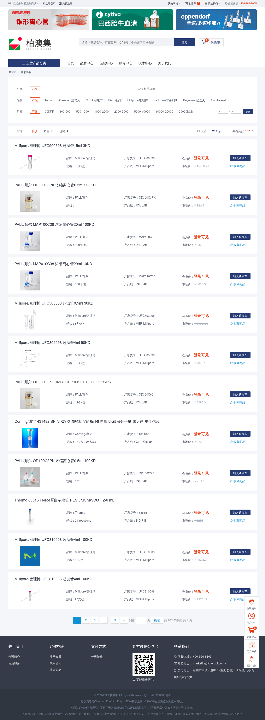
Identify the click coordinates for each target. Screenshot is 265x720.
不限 (35, 89)
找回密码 (55, 663)
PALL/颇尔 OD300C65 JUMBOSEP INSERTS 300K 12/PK (62, 381)
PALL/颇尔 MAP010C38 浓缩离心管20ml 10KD (53, 263)
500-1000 (82, 111)
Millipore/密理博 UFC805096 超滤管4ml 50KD (52, 342)
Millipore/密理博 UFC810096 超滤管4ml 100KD (53, 578)
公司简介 (14, 656)
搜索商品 (55, 670)
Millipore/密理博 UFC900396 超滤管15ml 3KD (52, 145)
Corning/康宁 (94, 100)
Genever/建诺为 (69, 100)
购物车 (192, 3)
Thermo (48, 100)
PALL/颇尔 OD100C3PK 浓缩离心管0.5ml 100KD (55, 460)
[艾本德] (216, 19)
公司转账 (97, 656)
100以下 (48, 111)
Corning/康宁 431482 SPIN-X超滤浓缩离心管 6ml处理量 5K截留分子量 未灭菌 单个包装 (87, 421)
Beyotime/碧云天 (194, 100)
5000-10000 (142, 111)
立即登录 (48, 3)
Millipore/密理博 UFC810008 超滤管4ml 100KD (53, 539)
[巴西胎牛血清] (132, 19)
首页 (70, 63)
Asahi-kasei (218, 100)
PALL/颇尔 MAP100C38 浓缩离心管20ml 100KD (54, 224)
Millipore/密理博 (137, 100)
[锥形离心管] (48, 19)
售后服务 (14, 663)
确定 (248, 111)
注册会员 (55, 656)
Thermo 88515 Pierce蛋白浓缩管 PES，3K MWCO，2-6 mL (64, 500)
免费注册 (65, 3)
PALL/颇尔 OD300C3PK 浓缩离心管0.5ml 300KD (55, 184)
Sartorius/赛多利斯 (165, 100)
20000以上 (186, 111)
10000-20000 (164, 111)
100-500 (65, 111)
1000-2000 (101, 111)
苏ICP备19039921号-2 (157, 695)
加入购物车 (240, 158)
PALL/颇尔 (115, 100)
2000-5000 (121, 111)
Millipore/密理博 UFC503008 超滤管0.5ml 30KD (53, 303)
